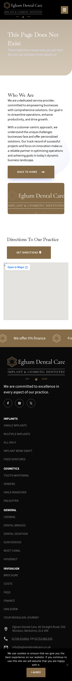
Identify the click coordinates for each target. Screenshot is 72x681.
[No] (67, 665)
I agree (36, 672)
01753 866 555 (43, 639)
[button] (64, 10)
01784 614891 (20, 639)
